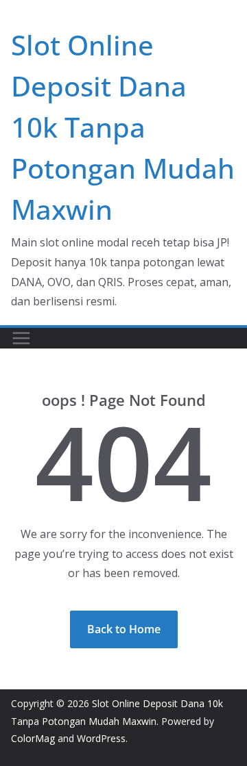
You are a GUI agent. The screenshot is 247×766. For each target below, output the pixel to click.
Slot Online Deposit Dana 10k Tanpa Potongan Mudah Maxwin (123, 127)
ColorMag (33, 738)
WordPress (101, 738)
